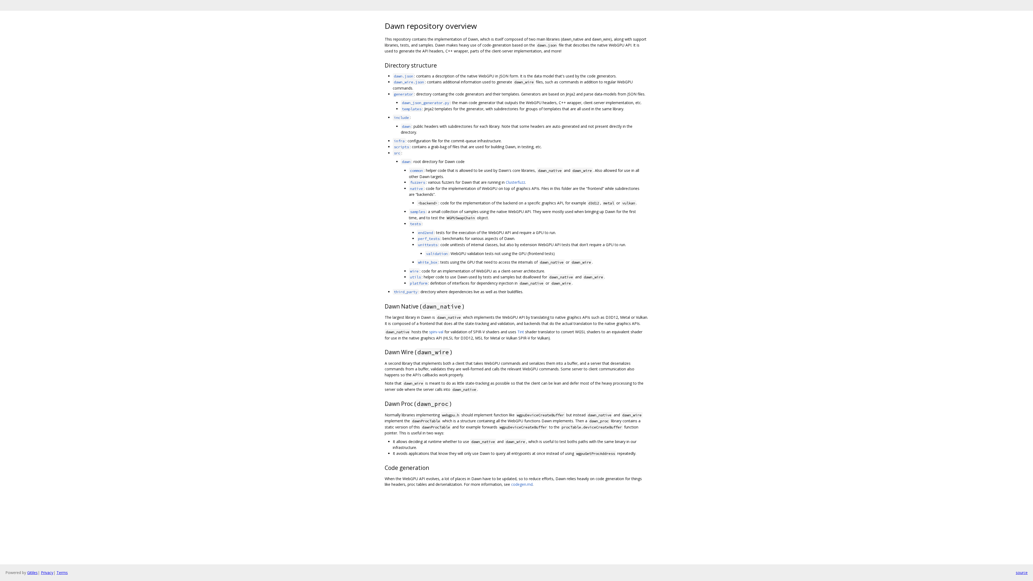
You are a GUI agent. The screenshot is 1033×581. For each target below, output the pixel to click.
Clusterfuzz (515, 182)
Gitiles (32, 572)
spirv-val (436, 331)
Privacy (47, 572)
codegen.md (522, 484)
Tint (520, 331)
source (1022, 572)
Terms (62, 572)
